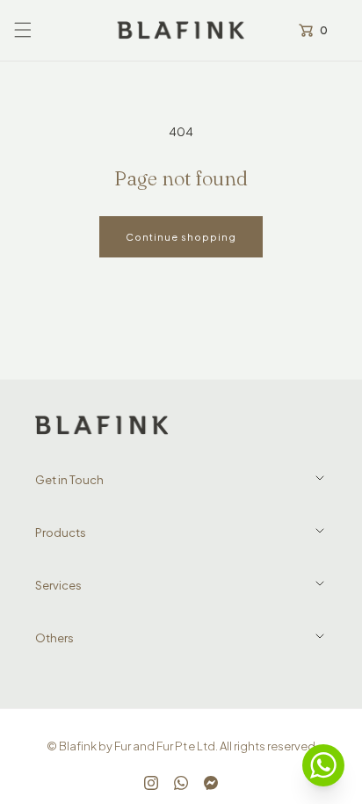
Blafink (78, 746)
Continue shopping (181, 237)
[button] (23, 30)
